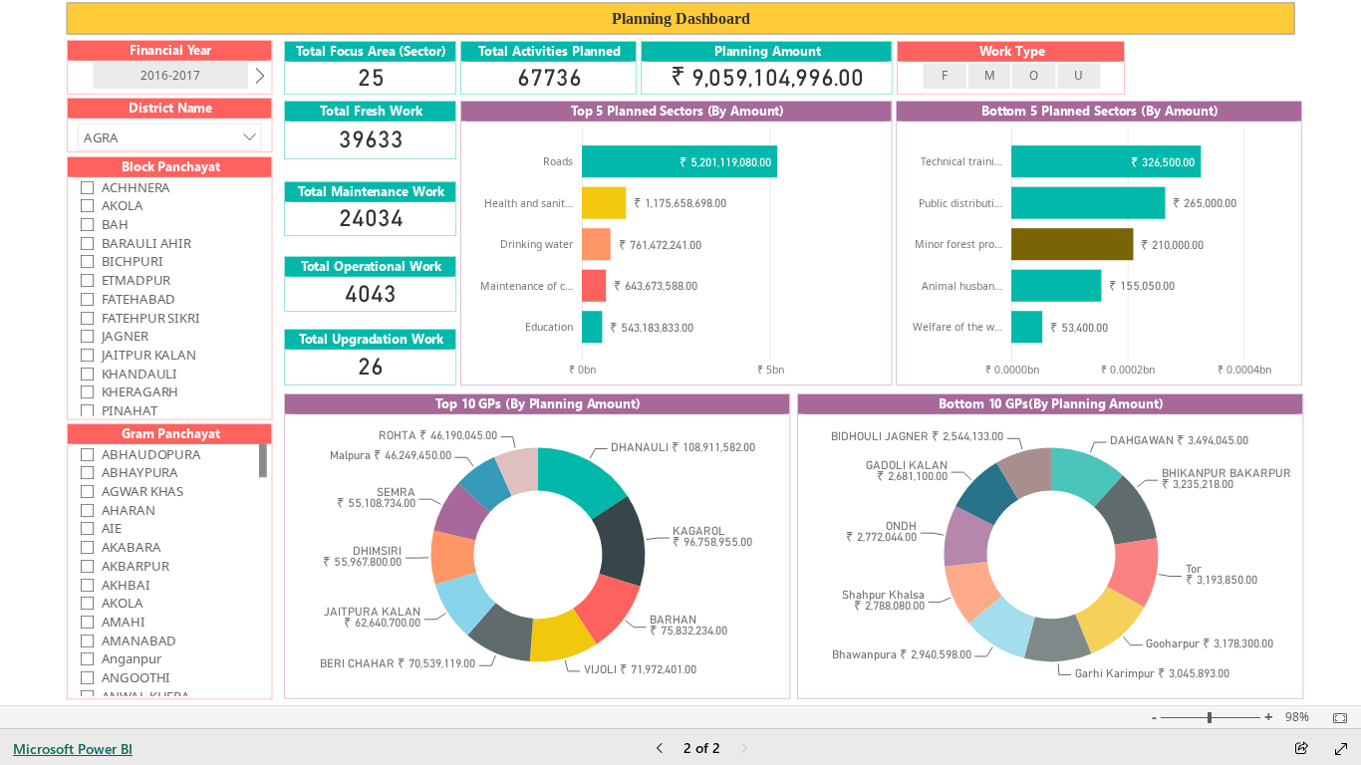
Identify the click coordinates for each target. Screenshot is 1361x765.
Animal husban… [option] (962, 286)
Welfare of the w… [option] (957, 327)
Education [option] (549, 327)
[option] (170, 76)
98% (1297, 717)
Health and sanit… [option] (528, 203)
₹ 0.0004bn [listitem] (1243, 370)
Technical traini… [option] (961, 161)
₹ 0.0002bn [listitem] (1128, 370)
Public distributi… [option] (960, 203)
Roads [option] (558, 161)
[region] (681, 352)
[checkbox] (170, 186)
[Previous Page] (660, 749)
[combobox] (169, 137)
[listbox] (169, 76)
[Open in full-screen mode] (1341, 749)
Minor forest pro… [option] (958, 244)
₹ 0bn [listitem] (582, 370)
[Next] (259, 76)
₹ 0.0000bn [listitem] (1011, 370)
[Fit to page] (1335, 718)
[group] (681, 18)
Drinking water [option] (536, 244)
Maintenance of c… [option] (526, 286)
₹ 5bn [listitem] (769, 370)
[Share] (1301, 749)
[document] (681, 18)
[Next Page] (744, 749)
